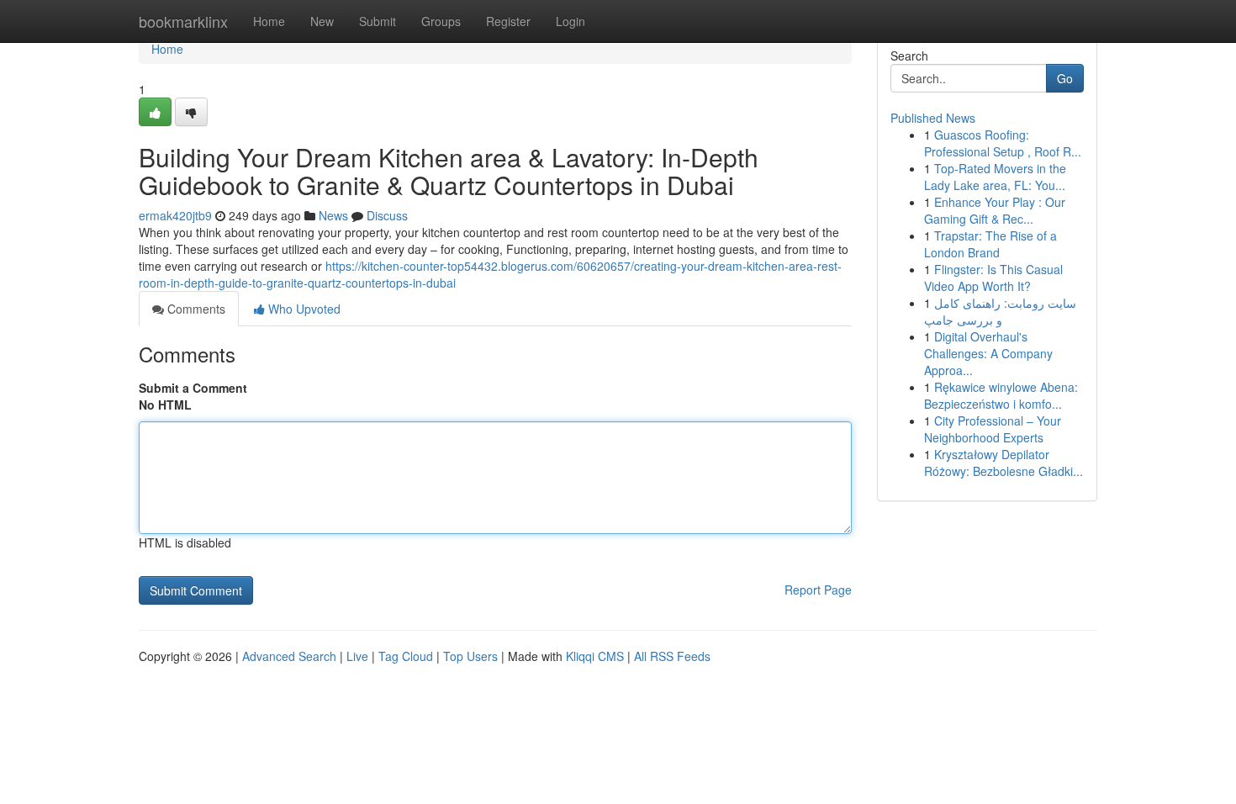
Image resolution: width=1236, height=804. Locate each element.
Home (269, 21)
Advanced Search (289, 656)
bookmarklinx (183, 21)
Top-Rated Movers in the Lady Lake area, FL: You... (995, 176)
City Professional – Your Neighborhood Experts (992, 429)
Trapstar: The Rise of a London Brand (990, 244)
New (322, 21)
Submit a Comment (193, 387)
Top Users (470, 656)
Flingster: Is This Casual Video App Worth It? (993, 277)
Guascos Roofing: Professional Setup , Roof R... (1002, 143)
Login (570, 21)
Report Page (818, 589)
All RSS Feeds (672, 656)
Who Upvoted (303, 308)
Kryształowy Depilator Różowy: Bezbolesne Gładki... (1003, 462)
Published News (932, 117)
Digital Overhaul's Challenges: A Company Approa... (988, 353)
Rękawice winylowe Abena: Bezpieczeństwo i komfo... (1001, 395)
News (333, 215)
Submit (377, 21)
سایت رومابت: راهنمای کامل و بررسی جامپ (1000, 311)
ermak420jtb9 (175, 215)
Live (357, 656)
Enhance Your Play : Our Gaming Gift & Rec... (994, 210)
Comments (194, 308)
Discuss (387, 215)
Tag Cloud (405, 656)
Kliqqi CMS (595, 656)
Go (1065, 78)
